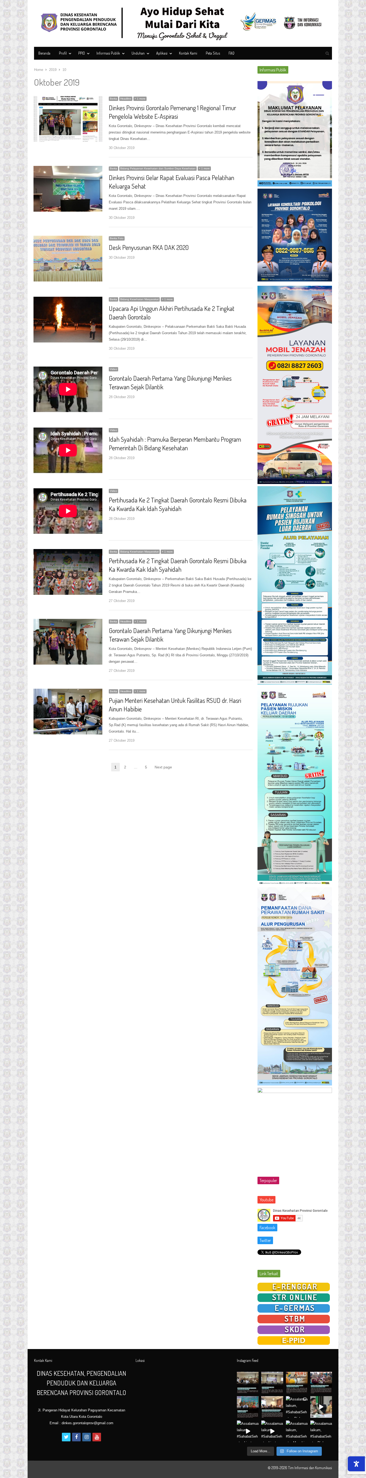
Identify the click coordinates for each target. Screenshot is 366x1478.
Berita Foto (117, 238)
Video (113, 369)
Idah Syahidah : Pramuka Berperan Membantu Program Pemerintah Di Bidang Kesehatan (175, 443)
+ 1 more (140, 98)
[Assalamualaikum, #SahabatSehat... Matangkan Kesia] (272, 1407)
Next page (163, 767)
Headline (125, 98)
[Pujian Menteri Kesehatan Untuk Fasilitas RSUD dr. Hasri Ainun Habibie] (67, 692)
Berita (113, 98)
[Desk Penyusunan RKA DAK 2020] (67, 239)
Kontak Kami (188, 53)
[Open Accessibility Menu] (356, 1463)
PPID (81, 53)
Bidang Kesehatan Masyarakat (139, 299)
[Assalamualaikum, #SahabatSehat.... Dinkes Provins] (297, 1407)
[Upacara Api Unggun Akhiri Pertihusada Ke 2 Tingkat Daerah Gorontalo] (67, 300)
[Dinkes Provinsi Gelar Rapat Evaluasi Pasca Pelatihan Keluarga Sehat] (67, 169)
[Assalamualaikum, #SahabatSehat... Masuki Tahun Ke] (297, 1431)
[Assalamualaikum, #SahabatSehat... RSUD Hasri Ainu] (272, 1382)
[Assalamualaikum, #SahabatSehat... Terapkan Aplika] (248, 1382)
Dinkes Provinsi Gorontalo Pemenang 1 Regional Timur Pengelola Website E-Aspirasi (172, 112)
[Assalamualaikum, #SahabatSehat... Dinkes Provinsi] (321, 1382)
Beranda (44, 53)
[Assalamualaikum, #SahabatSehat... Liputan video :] (321, 1407)
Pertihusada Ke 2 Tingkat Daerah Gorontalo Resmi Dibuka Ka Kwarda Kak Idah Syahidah (178, 504)
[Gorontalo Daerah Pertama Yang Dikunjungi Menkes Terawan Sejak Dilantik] (67, 622)
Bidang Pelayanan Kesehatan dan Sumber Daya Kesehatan (158, 168)
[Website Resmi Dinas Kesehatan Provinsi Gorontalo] (183, 23)
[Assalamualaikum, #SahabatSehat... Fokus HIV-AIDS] (297, 1382)
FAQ (231, 53)
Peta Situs (213, 53)
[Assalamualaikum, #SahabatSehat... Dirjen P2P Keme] (248, 1407)
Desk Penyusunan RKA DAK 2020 (149, 247)
